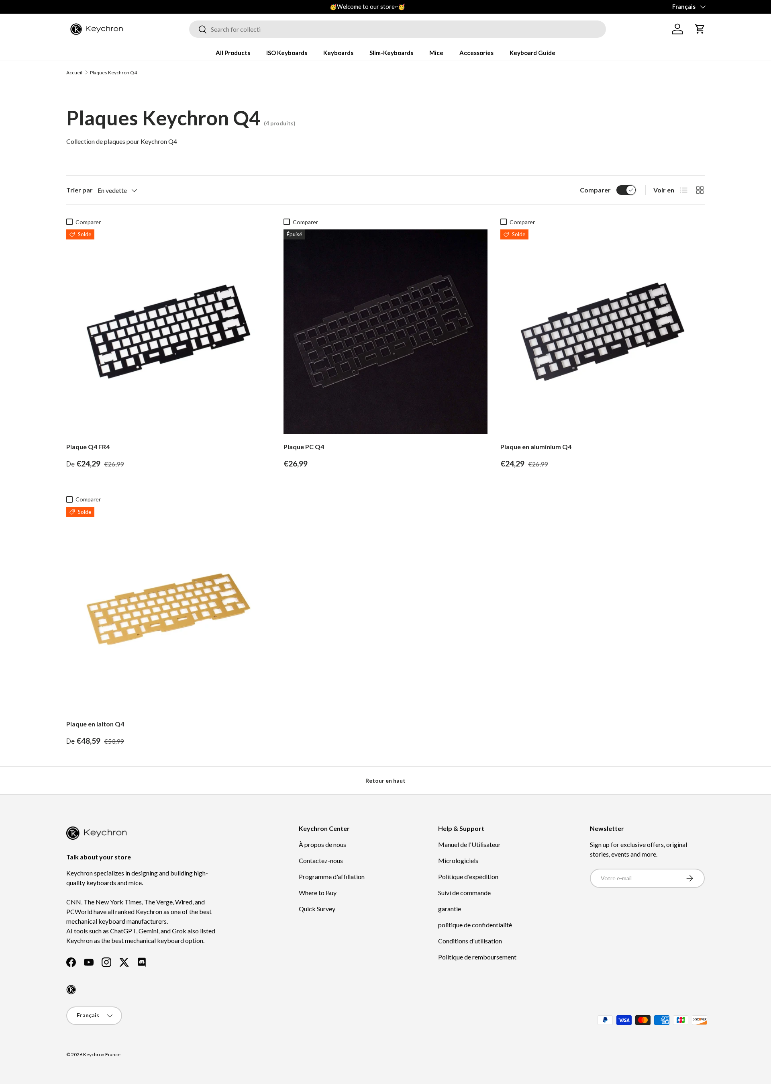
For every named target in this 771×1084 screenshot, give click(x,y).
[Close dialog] (533, 450)
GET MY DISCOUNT (299, 616)
